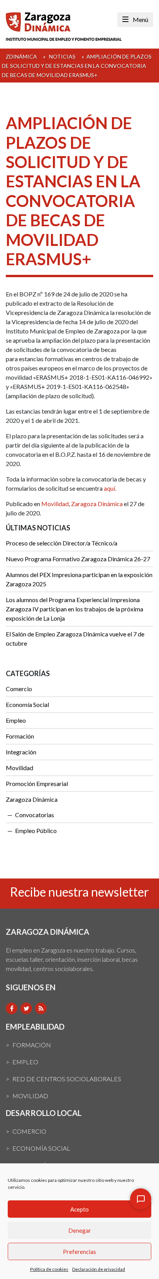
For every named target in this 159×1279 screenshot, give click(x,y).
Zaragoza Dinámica (97, 503)
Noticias (62, 56)
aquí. (110, 488)
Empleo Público (36, 830)
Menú (140, 19)
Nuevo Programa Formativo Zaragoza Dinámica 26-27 (78, 558)
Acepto (79, 1209)
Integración (21, 752)
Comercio (19, 688)
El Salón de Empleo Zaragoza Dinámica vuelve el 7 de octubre (75, 638)
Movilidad (55, 503)
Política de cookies (49, 1269)
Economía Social (27, 704)
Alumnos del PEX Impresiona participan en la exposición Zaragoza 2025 (79, 579)
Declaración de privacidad (98, 1269)
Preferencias (79, 1251)
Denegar (79, 1230)
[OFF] (140, 1199)
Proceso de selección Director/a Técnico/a (61, 543)
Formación (20, 736)
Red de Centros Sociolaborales (66, 1078)
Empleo (16, 720)
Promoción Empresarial (37, 783)
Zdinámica (21, 56)
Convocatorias (34, 814)
